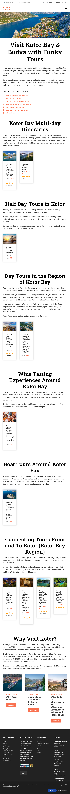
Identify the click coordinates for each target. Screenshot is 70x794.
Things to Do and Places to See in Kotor (35, 701)
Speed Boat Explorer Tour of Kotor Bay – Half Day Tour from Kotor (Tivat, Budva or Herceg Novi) (10, 511)
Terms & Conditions (8, 751)
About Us (5, 745)
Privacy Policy (7, 749)
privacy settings (13, 786)
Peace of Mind (7, 747)
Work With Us (6, 760)
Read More (11, 705)
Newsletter (6, 758)
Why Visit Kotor (11, 698)
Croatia (39, 745)
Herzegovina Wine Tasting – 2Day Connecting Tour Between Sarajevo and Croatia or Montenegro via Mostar (26, 600)
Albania (39, 741)
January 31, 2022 (11, 694)
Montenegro (40, 749)
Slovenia (39, 752)
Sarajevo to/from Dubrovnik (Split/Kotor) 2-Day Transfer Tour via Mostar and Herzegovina (10, 598)
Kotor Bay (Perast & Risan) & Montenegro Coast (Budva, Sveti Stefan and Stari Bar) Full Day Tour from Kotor (26, 344)
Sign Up (5, 743)
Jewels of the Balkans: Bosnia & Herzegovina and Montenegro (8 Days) (10, 169)
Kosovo (39, 747)
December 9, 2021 (56, 694)
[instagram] (43, 2)
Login (4, 741)
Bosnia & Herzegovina (43, 743)
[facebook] (40, 2)
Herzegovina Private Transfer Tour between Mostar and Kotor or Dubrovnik (60, 596)
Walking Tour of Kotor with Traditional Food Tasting (9, 251)
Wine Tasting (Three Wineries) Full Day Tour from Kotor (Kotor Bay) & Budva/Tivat (10, 433)
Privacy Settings (62, 790)
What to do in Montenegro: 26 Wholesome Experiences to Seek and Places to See (57, 706)
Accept (52, 790)
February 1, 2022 (33, 694)
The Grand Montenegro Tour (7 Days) (26, 166)
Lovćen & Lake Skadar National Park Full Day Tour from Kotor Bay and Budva (9, 341)
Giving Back (6, 752)
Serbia (38, 751)
